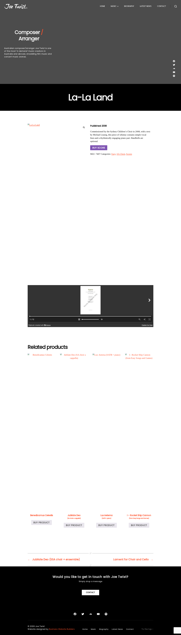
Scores (129, 154)
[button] (84, 127)
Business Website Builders (62, 629)
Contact (161, 6)
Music (113, 6)
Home (102, 6)
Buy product (41, 522)
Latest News (145, 6)
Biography (129, 6)
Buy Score (98, 147)
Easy (113, 154)
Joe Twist (40, 626)
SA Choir (121, 154)
